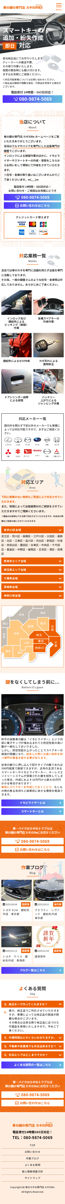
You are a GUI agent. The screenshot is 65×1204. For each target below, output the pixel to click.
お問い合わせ (32, 1151)
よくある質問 (32, 1165)
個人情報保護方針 (32, 1171)
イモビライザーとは (32, 802)
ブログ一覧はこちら (32, 970)
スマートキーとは (32, 811)
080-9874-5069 (38, 1137)
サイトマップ (32, 1178)
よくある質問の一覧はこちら (32, 1065)
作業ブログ (32, 1158)
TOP (32, 1145)
